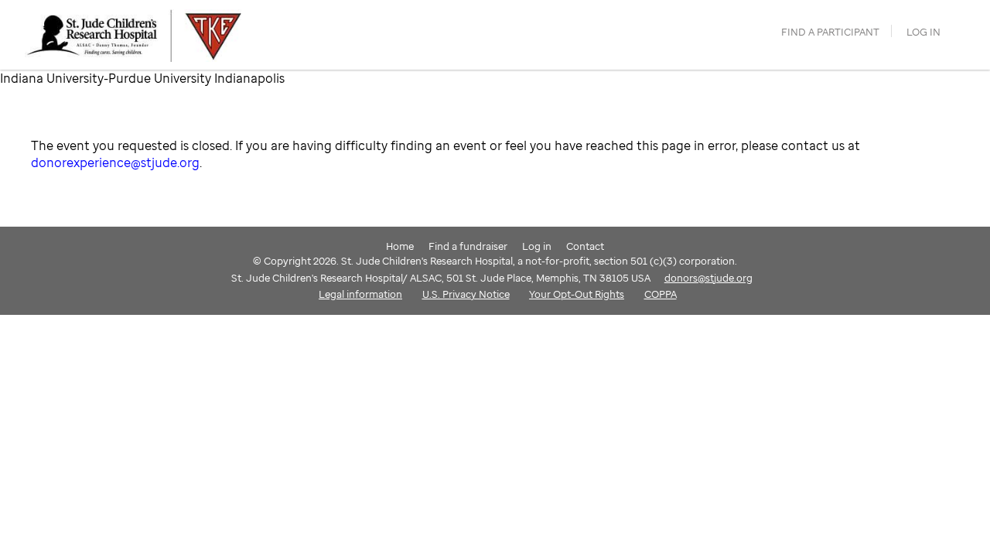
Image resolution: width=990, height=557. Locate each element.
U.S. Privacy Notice (466, 294)
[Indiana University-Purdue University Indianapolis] (160, 35)
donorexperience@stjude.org (115, 162)
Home (400, 246)
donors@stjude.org (708, 278)
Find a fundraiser (467, 246)
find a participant (830, 32)
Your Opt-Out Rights (576, 294)
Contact (585, 246)
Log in (923, 32)
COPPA (660, 294)
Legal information (360, 294)
